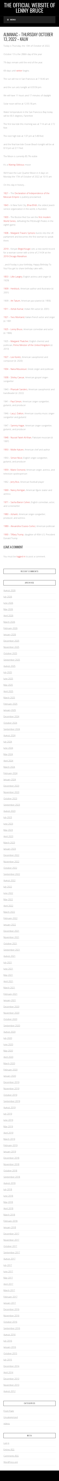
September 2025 (11, 659)
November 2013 (11, 1385)
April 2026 (8, 615)
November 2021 (11, 937)
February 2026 (10, 628)
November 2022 (11, 861)
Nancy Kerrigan (18, 490)
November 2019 (11, 1088)
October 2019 (10, 1095)
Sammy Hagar (17, 425)
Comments (11, 1455)
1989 (5, 526)
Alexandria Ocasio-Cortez (23, 526)
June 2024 (8, 748)
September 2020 (11, 1025)
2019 (5, 248)
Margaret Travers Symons (23, 233)
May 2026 (8, 609)
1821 (5, 193)
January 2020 (9, 1076)
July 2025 (7, 672)
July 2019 (7, 1113)
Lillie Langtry (16, 276)
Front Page (8, 1411)
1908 (5, 233)
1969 (5, 490)
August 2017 (9, 1258)
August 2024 (9, 735)
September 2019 (11, 1101)
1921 (5, 317)
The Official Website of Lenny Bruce (29, 7)
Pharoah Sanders (19, 389)
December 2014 (11, 1366)
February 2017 (10, 1296)
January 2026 (9, 634)
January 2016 (9, 1347)
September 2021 (11, 949)
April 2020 (8, 1057)
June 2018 (8, 1195)
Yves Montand (17, 317)
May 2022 (8, 899)
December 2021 (11, 931)
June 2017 (8, 1271)
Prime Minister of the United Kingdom (31, 345)
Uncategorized (10, 1417)
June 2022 (8, 893)
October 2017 (10, 1246)
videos (6, 1423)
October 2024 (10, 722)
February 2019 (10, 1145)
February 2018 (10, 1221)
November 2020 (11, 1012)
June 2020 (8, 1044)
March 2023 (9, 842)
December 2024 (11, 716)
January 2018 (9, 1227)
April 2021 (8, 981)
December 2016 (11, 1309)
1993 (5, 534)
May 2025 (8, 684)
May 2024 (8, 754)
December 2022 (11, 855)
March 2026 (9, 622)
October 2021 (10, 943)
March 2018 (9, 1214)
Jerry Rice (15, 481)
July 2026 (7, 596)
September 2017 (11, 1252)
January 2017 (9, 1303)
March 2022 (9, 912)
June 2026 (8, 603)
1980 (5, 514)
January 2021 (9, 1000)
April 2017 (8, 1284)
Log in (6, 1443)
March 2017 (9, 1290)
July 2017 (7, 1265)
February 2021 (10, 994)
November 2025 (11, 647)
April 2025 (8, 691)
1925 (5, 329)
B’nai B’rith (32, 205)
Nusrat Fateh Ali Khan (21, 437)
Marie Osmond (18, 469)
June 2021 (8, 968)
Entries (8, 1449)
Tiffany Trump (17, 534)
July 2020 (7, 1038)
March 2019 (9, 1139)
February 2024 (10, 773)
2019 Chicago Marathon (15, 256)
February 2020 (10, 1069)
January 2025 (9, 710)
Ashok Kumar (17, 309)
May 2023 (8, 830)
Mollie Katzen (17, 449)
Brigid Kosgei (24, 248)
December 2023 (11, 785)
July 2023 (7, 817)
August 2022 (9, 880)
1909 (5, 288)
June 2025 (8, 678)
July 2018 (7, 1189)
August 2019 (9, 1107)
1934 (5, 369)
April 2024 (8, 760)
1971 (5, 502)
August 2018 (9, 1183)
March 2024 (9, 767)
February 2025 (10, 703)
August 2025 (9, 666)
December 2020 (11, 1006)
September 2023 (11, 804)
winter (19, 70)
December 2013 (11, 1378)
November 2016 (11, 1315)
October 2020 (10, 1019)
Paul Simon (16, 401)
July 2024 (7, 741)
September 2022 (11, 874)
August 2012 (9, 1391)
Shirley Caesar (17, 377)
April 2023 (8, 836)
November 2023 (11, 792)
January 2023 (9, 848)
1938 (5, 377)
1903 (5, 217)
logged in (20, 556)
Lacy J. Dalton (17, 413)
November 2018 (11, 1164)
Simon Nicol (16, 457)
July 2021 (7, 962)
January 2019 (9, 1151)
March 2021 (9, 987)
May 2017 (8, 1277)
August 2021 (9, 956)
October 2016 (10, 1321)
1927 (5, 357)
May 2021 (8, 975)
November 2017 (11, 1240)
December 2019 (11, 1082)
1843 (5, 205)
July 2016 (7, 1340)
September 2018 (11, 1176)
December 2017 (11, 1233)
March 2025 (9, 697)
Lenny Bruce (16, 329)
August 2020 (9, 1031)
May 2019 (8, 1126)
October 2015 (10, 1353)
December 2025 (11, 640)
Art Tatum (15, 300)
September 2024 (11, 729)
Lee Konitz (16, 357)
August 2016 (9, 1334)
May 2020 (8, 1050)
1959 (5, 469)
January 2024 (9, 779)
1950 (5, 449)
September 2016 (11, 1328)
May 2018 (8, 1202)
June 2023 (8, 823)
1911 (5, 309)
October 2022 (10, 867)
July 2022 (7, 886)
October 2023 (10, 798)
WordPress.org (10, 1462)
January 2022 (9, 924)
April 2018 (8, 1208)
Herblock (15, 288)
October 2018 (10, 1170)
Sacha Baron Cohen (20, 502)
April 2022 (8, 905)
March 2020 (9, 1063)
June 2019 (8, 1120)
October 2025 (10, 653)
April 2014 (8, 1372)
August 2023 (9, 811)
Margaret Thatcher (19, 341)
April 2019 (8, 1132)
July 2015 (7, 1359)
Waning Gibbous (16, 164)
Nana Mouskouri (19, 369)
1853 (5, 276)
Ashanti (14, 514)
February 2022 (10, 918)
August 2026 (9, 590)
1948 (5, 437)
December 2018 (11, 1157)
